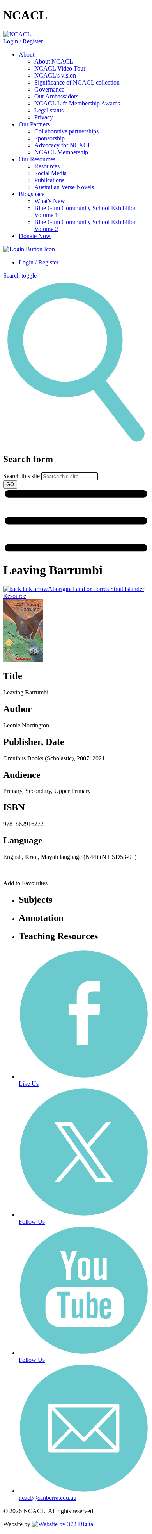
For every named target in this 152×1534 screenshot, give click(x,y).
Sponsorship (49, 138)
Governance (49, 89)
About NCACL (53, 61)
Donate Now (35, 236)
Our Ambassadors (56, 96)
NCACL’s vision (55, 75)
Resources (47, 166)
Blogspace (31, 194)
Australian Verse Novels (64, 187)
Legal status (49, 110)
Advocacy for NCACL (63, 145)
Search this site (21, 476)
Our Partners (34, 124)
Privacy (43, 117)
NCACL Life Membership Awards (77, 103)
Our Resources (37, 159)
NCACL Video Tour (59, 68)
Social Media (50, 173)
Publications (49, 180)
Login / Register (23, 41)
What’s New (49, 201)
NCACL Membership (61, 152)
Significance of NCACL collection (77, 82)
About (26, 54)
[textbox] (76, 471)
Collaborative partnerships (66, 131)
